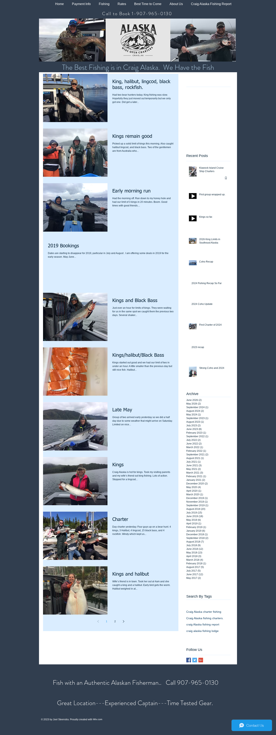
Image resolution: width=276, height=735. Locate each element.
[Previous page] (98, 621)
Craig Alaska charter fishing (203, 611)
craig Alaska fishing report (202, 624)
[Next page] (123, 621)
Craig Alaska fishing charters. (204, 618)
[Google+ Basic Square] (200, 660)
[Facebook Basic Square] (188, 660)
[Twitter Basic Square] (194, 660)
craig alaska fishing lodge (202, 631)
